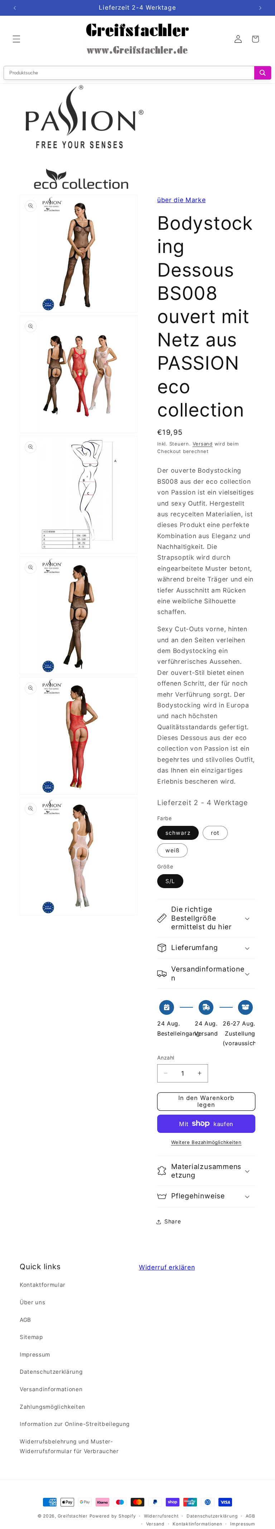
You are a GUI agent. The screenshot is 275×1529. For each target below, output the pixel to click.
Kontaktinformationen (197, 1523)
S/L (170, 881)
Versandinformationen (51, 1389)
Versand (203, 444)
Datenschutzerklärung (51, 1371)
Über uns (32, 1302)
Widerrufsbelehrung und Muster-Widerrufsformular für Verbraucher (69, 1446)
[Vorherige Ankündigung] (15, 8)
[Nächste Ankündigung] (260, 8)
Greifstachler (73, 1516)
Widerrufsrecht (161, 1516)
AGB (25, 1319)
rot (215, 832)
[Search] (262, 72)
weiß (172, 850)
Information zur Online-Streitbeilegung (75, 1424)
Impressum (35, 1354)
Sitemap (31, 1337)
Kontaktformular (43, 1284)
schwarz (177, 832)
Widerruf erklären (167, 1267)
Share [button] (172, 1221)
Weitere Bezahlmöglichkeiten (206, 1142)
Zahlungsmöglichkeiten (52, 1406)
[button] (16, 39)
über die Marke (181, 200)
